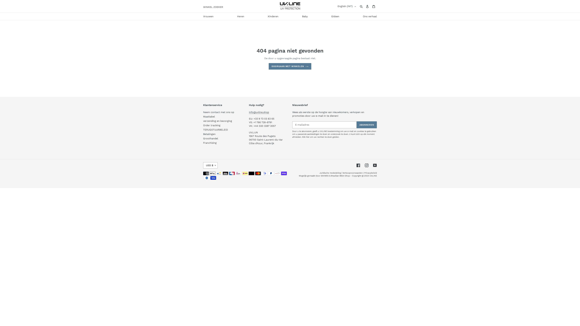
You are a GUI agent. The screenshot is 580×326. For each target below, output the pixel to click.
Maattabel (209, 116)
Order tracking (211, 125)
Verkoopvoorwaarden (353, 173)
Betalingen (209, 134)
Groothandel (210, 138)
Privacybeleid (370, 173)
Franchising (210, 142)
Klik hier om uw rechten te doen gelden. (320, 137)
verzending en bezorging (217, 121)
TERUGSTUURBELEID (215, 129)
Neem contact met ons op (218, 112)
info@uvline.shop (259, 112)
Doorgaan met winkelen (288, 66)
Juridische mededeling (330, 173)
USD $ (209, 165)
